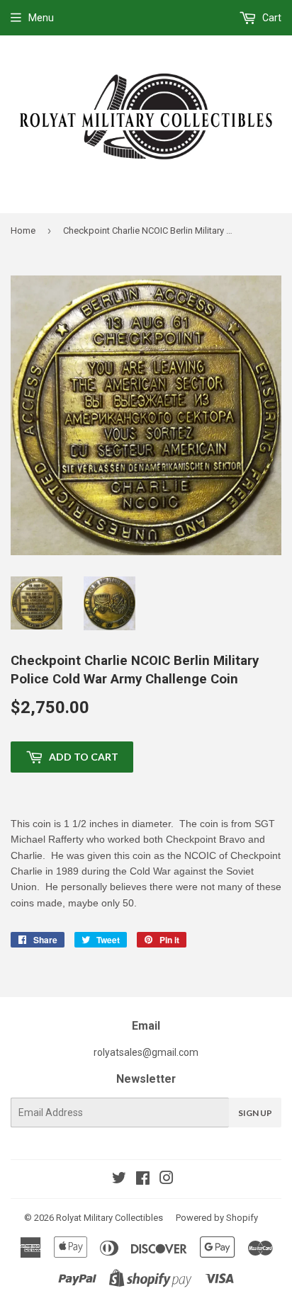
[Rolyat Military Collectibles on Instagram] (166, 1179)
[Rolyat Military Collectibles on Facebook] (142, 1179)
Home (23, 230)
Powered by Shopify (217, 1217)
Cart (270, 17)
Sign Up (255, 1113)
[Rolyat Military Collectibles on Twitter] (119, 1179)
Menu (41, 17)
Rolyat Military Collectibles (109, 1217)
